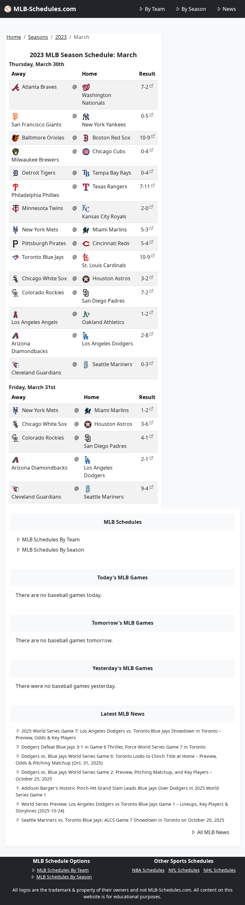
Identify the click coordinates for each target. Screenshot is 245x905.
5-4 (144, 243)
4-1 (144, 437)
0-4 (144, 151)
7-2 (144, 86)
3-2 (144, 278)
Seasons (38, 37)
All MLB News (213, 832)
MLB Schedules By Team (51, 539)
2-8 (144, 335)
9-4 (144, 488)
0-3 (144, 364)
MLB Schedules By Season (53, 549)
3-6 (144, 423)
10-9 (145, 137)
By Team (155, 8)
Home (13, 37)
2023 (61, 37)
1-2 (144, 313)
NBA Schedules (148, 870)
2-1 (144, 459)
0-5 (144, 115)
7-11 (145, 186)
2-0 (144, 208)
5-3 (144, 229)
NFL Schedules (184, 870)
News (229, 8)
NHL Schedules (220, 870)
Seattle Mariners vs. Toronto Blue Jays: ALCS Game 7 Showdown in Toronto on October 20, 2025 (122, 820)
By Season (194, 8)
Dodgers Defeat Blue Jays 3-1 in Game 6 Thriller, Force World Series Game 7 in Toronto (113, 747)
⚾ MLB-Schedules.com (40, 8)
